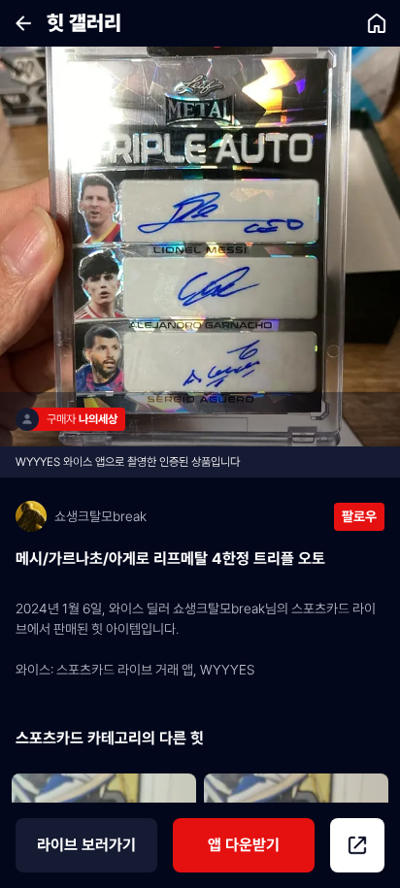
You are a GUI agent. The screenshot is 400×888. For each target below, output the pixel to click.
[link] (376, 23)
